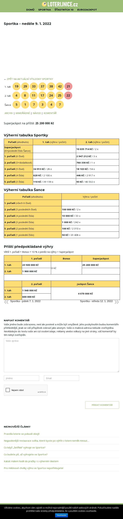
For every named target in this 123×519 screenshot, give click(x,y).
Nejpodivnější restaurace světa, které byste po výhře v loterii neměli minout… (46, 440)
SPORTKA (44, 9)
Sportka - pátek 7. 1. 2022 (25, 301)
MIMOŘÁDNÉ (23, 113)
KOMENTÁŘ (50, 113)
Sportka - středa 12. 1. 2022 (96, 301)
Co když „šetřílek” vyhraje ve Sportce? (24, 447)
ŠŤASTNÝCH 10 (64, 9)
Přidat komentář (102, 405)
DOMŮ (30, 9)
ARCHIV (9, 113)
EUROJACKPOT (87, 9)
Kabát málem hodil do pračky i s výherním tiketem (31, 461)
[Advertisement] (61, 53)
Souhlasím (61, 515)
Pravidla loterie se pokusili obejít (22, 433)
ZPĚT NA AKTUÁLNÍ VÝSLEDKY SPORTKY (30, 78)
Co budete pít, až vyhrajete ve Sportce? (26, 454)
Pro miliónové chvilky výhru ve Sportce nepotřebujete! (33, 468)
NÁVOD (37, 113)
